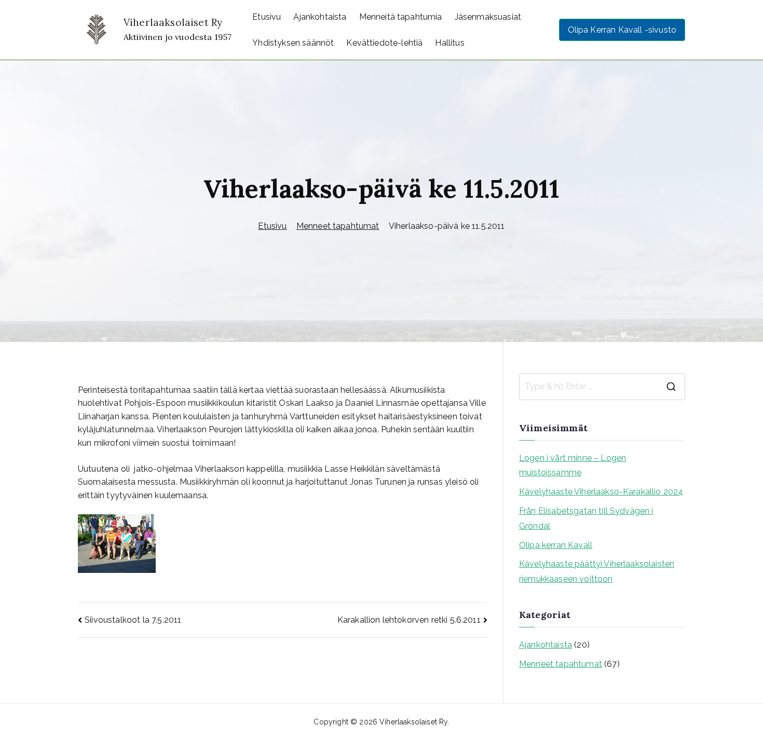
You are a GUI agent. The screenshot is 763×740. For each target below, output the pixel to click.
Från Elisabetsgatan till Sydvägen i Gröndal (586, 518)
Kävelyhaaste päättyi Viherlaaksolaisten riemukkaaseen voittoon (596, 571)
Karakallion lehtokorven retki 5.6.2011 (409, 620)
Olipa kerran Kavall (555, 545)
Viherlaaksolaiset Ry (173, 22)
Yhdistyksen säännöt (293, 43)
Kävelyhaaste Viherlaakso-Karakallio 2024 (601, 492)
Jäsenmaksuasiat (488, 17)
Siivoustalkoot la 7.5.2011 (133, 620)
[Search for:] (602, 387)
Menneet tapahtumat (560, 664)
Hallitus (449, 43)
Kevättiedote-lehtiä (384, 43)
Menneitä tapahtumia (400, 17)
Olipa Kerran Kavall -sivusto (622, 30)
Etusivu (266, 17)
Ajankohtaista (319, 17)
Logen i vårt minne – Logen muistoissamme (572, 465)
